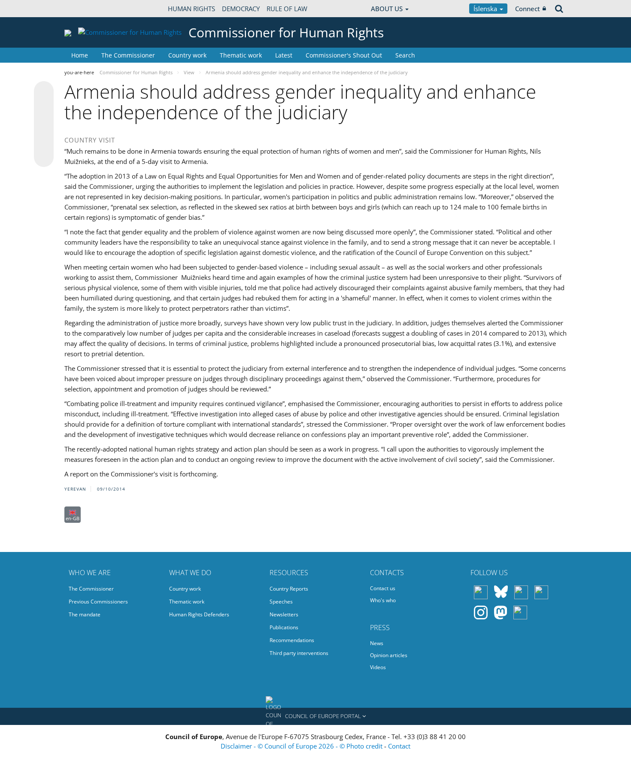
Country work (187, 55)
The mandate (84, 614)
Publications (284, 627)
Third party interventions (299, 653)
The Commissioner (128, 55)
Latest (283, 55)
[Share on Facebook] (43, 124)
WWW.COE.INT (85, 8)
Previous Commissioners (98, 601)
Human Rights (191, 8)
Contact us (382, 588)
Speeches (281, 601)
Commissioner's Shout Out (344, 55)
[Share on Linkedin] (43, 140)
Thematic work (241, 55)
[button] (315, 716)
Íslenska (486, 8)
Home (79, 55)
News (376, 643)
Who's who (383, 600)
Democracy (241, 8)
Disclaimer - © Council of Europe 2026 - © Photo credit (302, 746)
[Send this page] (43, 157)
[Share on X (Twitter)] (43, 108)
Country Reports (289, 588)
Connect (527, 8)
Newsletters (284, 614)
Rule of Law (287, 8)
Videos (378, 667)
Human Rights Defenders (199, 614)
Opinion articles (388, 655)
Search (405, 55)
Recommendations (292, 640)
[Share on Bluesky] (43, 91)
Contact (399, 746)
